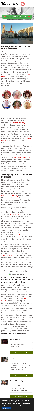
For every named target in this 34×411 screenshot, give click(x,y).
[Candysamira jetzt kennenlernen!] (4, 359)
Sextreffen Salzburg (17, 214)
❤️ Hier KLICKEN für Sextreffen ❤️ (17, 17)
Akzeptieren (6, 408)
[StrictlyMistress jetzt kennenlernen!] (4, 341)
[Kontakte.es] (13, 4)
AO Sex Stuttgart (25, 234)
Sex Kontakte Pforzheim (22, 157)
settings (19, 405)
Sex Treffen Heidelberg (17, 123)
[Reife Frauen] (17, 100)
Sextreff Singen (6, 255)
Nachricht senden (20, 353)
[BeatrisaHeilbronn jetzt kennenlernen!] (4, 382)
